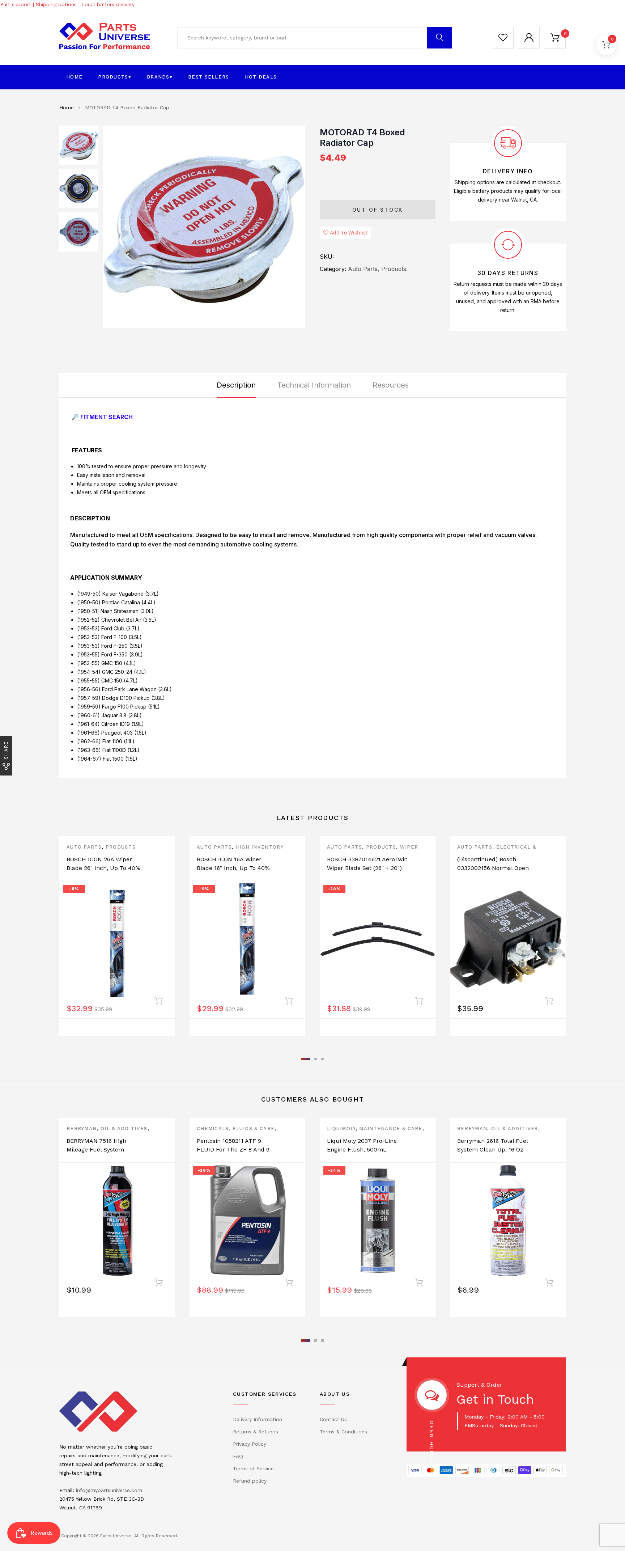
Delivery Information (257, 1419)
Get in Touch (495, 1399)
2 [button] (315, 1059)
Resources (391, 385)
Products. (394, 268)
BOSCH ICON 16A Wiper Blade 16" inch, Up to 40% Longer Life (233, 868)
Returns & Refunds (255, 1431)
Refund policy (250, 1481)
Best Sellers (208, 77)
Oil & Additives (124, 1128)
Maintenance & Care (390, 1128)
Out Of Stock (377, 210)
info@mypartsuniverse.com (109, 1490)
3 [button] (322, 1059)
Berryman (82, 1128)
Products (121, 847)
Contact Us (333, 1419)
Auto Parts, (363, 268)
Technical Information (314, 385)
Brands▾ (160, 77)
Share (6, 750)
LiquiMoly (341, 1128)
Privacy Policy (249, 1444)
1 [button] (305, 1059)
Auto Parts (84, 847)
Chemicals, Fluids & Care (236, 1128)
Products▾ (114, 77)
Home (74, 77)
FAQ (238, 1456)
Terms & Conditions (343, 1431)
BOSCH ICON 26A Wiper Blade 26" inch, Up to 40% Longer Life (103, 868)
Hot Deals (261, 77)
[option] (204, 227)
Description (236, 385)
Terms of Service (253, 1468)
